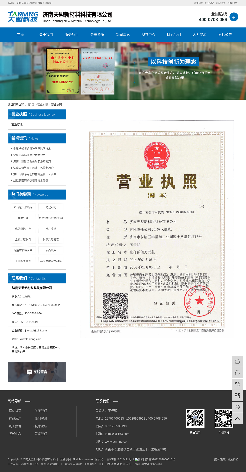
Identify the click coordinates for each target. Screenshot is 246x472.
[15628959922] (237, 384)
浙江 (138, 463)
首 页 (31, 104)
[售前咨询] (237, 372)
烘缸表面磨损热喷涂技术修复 (30, 180)
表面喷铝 (51, 250)
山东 (101, 463)
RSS (229, 3)
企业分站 (209, 3)
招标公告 (225, 35)
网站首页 (15, 410)
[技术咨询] (237, 361)
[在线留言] (237, 407)
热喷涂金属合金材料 (51, 217)
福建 (159, 463)
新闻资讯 (123, 35)
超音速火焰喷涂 (23, 207)
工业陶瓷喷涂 (23, 260)
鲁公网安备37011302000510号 (156, 459)
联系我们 (174, 35)
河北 (119, 463)
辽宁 (132, 463)
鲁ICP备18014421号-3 (120, 459)
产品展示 (15, 418)
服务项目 (72, 35)
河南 (113, 463)
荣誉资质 (97, 35)
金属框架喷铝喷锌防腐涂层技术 (32, 148)
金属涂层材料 (23, 239)
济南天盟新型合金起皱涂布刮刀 (32, 161)
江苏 (125, 463)
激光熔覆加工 (55, 463)
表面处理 (23, 217)
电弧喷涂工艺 (23, 228)
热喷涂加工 (28, 463)
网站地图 (220, 3)
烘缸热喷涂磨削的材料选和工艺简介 (34, 174)
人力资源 (199, 35)
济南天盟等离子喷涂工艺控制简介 (33, 167)
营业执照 (42, 104)
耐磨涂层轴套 (51, 239)
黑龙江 (145, 463)
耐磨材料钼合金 (23, 250)
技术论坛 (41, 426)
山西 (107, 463)
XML (236, 3)
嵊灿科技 (233, 459)
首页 (20, 35)
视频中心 (148, 35)
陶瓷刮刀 (51, 207)
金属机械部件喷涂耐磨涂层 (29, 155)
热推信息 (198, 3)
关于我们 (46, 35)
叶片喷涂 (51, 228)
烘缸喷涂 (40, 463)
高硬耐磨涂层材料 (51, 260)
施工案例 (15, 426)
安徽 (153, 463)
